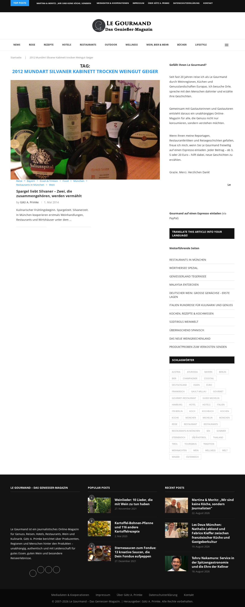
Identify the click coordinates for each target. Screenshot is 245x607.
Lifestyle (201, 44)
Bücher (182, 44)
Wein (195, 450)
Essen (197, 384)
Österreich (192, 456)
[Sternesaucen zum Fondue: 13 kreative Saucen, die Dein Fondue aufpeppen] (99, 553)
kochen (224, 411)
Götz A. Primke (29, 202)
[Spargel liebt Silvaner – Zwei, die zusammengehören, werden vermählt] (85, 130)
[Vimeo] (214, 9)
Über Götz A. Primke (158, 3)
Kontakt (208, 3)
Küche (175, 417)
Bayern (208, 371)
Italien (221, 404)
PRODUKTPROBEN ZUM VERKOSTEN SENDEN (198, 347)
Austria (176, 371)
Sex (208, 430)
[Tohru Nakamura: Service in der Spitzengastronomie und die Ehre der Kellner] (176, 563)
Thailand (218, 437)
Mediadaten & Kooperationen (113, 3)
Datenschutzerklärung (186, 3)
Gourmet (218, 391)
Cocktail (209, 378)
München (190, 417)
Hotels (66, 44)
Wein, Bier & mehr (157, 44)
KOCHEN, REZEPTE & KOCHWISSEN (191, 313)
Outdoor (111, 44)
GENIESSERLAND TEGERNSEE (187, 276)
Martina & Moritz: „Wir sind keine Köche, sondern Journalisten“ (213, 504)
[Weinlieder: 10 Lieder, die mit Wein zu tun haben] (99, 505)
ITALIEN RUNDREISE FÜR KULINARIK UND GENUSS (201, 305)
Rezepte (49, 44)
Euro (209, 384)
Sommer (221, 430)
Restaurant (190, 424)
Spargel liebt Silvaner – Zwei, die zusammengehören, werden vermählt (49, 193)
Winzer (176, 456)
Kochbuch (208, 411)
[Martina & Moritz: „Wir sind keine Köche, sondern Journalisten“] (176, 505)
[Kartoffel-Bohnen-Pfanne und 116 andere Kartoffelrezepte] (99, 528)
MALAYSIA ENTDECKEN (184, 284)
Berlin (222, 371)
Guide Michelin (211, 398)
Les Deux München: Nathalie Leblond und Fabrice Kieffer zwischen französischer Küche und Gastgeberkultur (211, 533)
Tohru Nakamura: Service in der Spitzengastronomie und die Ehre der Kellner (213, 562)
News (16, 44)
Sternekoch (178, 437)
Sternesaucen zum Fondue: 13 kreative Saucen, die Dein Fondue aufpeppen (135, 552)
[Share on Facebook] (52, 227)
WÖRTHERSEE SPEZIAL (183, 268)
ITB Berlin (177, 411)
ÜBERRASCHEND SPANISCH (186, 330)
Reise (32, 44)
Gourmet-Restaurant (184, 398)
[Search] (232, 45)
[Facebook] (209, 9)
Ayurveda (192, 371)
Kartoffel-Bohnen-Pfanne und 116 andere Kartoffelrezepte (134, 527)
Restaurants (88, 44)
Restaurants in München (186, 430)
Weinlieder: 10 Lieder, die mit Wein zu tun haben (134, 502)
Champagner (190, 378)
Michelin (207, 417)
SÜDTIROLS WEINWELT (183, 322)
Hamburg (177, 404)
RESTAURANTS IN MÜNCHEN (187, 259)
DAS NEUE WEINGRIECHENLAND (189, 338)
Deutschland (179, 384)
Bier (174, 378)
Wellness (132, 44)
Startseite (16, 57)
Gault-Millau (198, 391)
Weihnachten (179, 450)
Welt (225, 450)
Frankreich (178, 391)
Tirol (175, 443)
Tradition (208, 443)
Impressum (138, 3)
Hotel (192, 404)
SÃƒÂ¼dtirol (199, 437)
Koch (192, 411)
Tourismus (191, 443)
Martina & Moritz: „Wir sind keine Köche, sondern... (65, 3)
